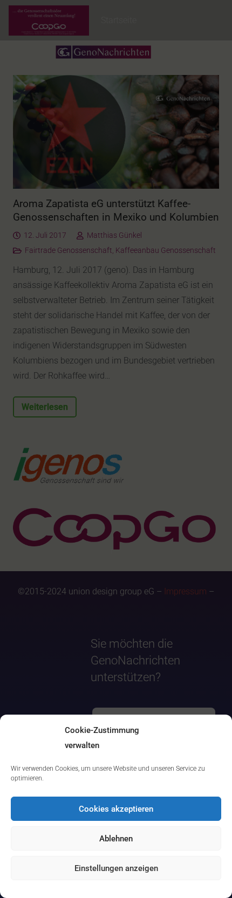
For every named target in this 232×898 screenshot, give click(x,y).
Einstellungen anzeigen (116, 868)
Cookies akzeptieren (116, 809)
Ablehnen (116, 839)
